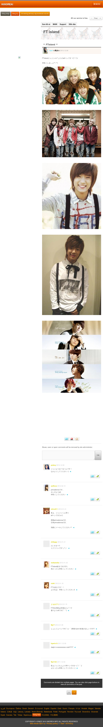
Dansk (24, 708)
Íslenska (98, 708)
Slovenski (94, 711)
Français (71, 708)
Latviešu (28, 711)
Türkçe (20, 715)
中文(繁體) (54, 715)
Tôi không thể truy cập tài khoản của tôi (34, 14)
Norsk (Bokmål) (37, 711)
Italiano (3, 711)
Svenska (9, 715)
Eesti (59, 708)
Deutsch (31, 708)
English (46, 708)
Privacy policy (52, 723)
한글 (15, 711)
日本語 (9, 711)
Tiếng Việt (36, 715)
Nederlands (48, 711)
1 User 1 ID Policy (66, 723)
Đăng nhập (5, 14)
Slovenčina (86, 711)
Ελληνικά (39, 708)
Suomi (65, 708)
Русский (78, 711)
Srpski (3, 715)
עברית (78, 708)
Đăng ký (15, 14)
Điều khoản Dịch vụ (37, 723)
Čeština (18, 708)
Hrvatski (84, 708)
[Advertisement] (71, 416)
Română (70, 711)
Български (10, 708)
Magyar (91, 708)
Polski (55, 711)
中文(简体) (45, 715)
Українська (27, 715)
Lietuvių (20, 711)
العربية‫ (3, 708)
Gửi (98, 455)
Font (95, 18)
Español (53, 708)
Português (62, 711)
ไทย (15, 715)
